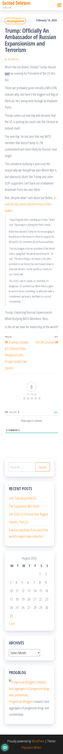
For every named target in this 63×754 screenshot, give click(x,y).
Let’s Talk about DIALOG (23, 498)
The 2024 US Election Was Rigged (28, 514)
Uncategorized (15, 21)
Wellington (13, 59)
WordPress (38, 741)
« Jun (12, 623)
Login (55, 412)
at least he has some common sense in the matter (30, 204)
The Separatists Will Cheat (24, 506)
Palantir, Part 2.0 (18, 521)
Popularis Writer (31, 747)
